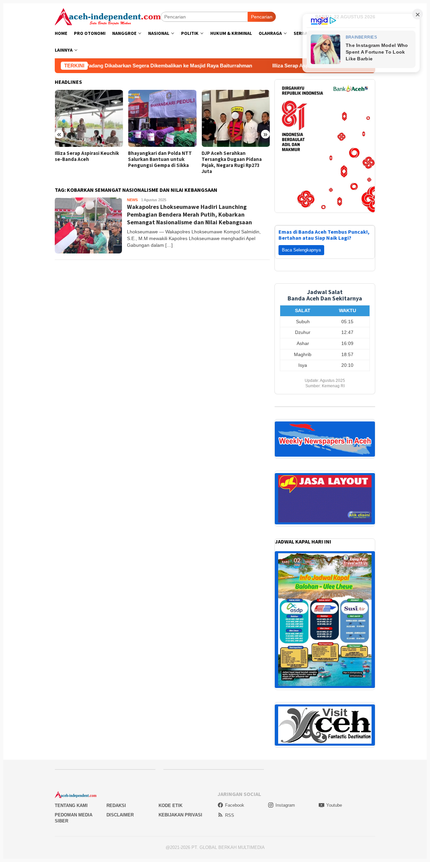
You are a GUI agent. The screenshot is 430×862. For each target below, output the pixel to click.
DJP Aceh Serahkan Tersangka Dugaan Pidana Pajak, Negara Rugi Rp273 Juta (232, 162)
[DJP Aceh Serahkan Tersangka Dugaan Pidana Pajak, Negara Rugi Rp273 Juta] (236, 118)
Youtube (334, 796)
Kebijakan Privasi (180, 806)
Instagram (285, 796)
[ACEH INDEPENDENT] (108, 16)
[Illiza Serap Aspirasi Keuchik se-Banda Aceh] (89, 118)
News (132, 200)
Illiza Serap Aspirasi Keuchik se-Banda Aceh (290, 65)
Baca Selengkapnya (301, 241)
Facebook (234, 796)
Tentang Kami (71, 797)
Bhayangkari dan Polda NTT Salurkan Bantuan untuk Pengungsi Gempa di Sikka (160, 159)
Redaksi (116, 797)
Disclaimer (120, 806)
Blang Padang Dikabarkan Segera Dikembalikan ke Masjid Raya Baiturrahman (128, 65)
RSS (229, 806)
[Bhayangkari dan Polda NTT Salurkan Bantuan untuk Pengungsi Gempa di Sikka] (162, 118)
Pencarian (261, 16)
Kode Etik (170, 797)
